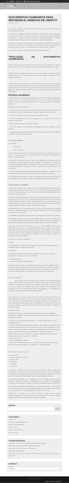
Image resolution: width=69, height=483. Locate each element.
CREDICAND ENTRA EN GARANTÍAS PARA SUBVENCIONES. (25, 446)
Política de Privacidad (55, 481)
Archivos (11, 466)
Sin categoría (12, 432)
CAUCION (11, 419)
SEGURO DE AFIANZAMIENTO (17, 451)
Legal (46, 481)
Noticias (11, 427)
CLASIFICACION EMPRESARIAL (17, 422)
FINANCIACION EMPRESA (15, 425)
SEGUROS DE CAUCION (15, 430)
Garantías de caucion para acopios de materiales (22, 448)
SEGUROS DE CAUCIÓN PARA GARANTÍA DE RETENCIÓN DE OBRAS (27, 443)
